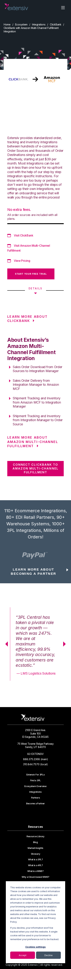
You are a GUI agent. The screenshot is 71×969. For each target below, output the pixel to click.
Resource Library (35, 836)
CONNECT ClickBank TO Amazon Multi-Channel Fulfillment (35, 468)
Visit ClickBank (23, 235)
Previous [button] (5, 644)
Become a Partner (35, 803)
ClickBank (55, 24)
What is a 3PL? (35, 859)
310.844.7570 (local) (35, 764)
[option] (35, 555)
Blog (35, 842)
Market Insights (35, 848)
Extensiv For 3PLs (35, 774)
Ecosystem (21, 24)
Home (7, 24)
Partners (35, 798)
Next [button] (65, 644)
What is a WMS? (35, 871)
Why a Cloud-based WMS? (35, 877)
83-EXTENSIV (35, 753)
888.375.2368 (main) (35, 759)
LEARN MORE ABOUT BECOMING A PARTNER (33, 571)
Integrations (39, 24)
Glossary (35, 854)
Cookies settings (35, 947)
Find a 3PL (35, 780)
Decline (48, 955)
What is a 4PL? (35, 865)
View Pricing (22, 260)
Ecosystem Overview (35, 786)
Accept (22, 955)
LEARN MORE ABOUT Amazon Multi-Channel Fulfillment (32, 442)
